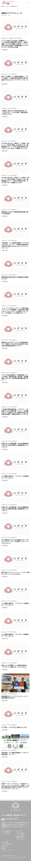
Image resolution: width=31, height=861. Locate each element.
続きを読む (5, 49)
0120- (11, 819)
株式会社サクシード (20, 815)
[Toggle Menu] (28, 2)
